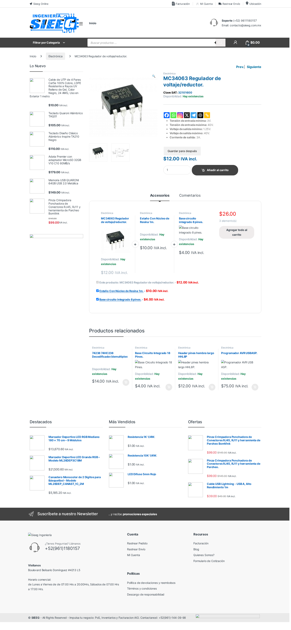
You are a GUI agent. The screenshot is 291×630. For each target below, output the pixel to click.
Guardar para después (182, 151)
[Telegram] (194, 115)
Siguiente (254, 67)
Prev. (240, 67)
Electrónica (55, 56)
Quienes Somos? (203, 555)
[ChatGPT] (200, 115)
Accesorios (160, 195)
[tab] (160, 197)
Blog (196, 549)
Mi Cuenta (206, 3)
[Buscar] (220, 43)
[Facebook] (167, 115)
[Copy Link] (207, 115)
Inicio (92, 23)
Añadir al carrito (218, 170)
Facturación (183, 3)
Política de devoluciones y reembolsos (151, 582)
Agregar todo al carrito (236, 232)
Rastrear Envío (231, 3)
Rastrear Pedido (137, 543)
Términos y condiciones (142, 588)
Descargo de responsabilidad (145, 594)
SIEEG (35, 617)
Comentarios (189, 195)
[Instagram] (180, 115)
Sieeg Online (40, 3)
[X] (187, 115)
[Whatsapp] (173, 115)
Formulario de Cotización (209, 561)
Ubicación (255, 3)
